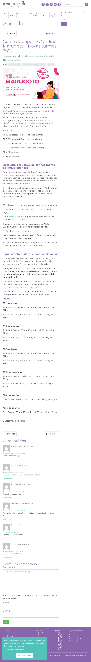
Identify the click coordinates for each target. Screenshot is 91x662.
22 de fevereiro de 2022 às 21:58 (14, 453)
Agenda (13, 23)
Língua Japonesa (54, 15)
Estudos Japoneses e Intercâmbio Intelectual (37, 15)
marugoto (51, 65)
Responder (7, 459)
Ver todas (6, 15)
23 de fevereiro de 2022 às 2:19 (13, 473)
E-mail (6, 611)
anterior (9, 33)
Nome (6, 602)
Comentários (12, 60)
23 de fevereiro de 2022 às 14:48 (14, 511)
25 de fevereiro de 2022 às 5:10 (13, 552)
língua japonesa (39, 65)
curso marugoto (15, 65)
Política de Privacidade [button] (14, 649)
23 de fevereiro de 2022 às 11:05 (14, 492)
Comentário (9, 567)
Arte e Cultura (12, 15)
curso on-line (27, 65)
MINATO (32, 209)
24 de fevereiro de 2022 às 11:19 (13, 532)
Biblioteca (21, 14)
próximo (51, 33)
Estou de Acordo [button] (24, 655)
